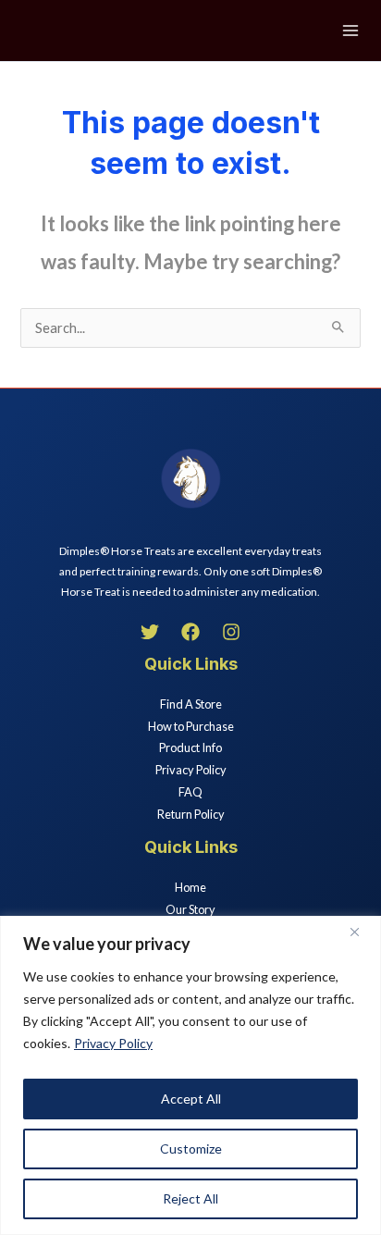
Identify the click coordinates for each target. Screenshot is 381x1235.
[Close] (361, 931)
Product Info (190, 747)
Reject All (190, 1198)
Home (190, 887)
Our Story (190, 909)
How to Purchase (191, 726)
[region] (190, 1075)
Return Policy (191, 814)
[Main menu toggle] (350, 30)
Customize (191, 1148)
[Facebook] (190, 632)
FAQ (190, 791)
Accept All (191, 1098)
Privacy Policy (113, 1043)
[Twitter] (150, 632)
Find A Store (191, 704)
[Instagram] (231, 632)
